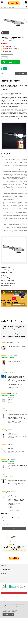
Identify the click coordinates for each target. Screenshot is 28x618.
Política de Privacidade (10, 611)
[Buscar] (26, 7)
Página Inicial (3, 9)
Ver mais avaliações (14, 510)
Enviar (14, 528)
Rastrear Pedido (8, 565)
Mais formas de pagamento (7, 54)
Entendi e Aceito (8, 614)
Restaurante (10, 9)
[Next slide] (25, 20)
